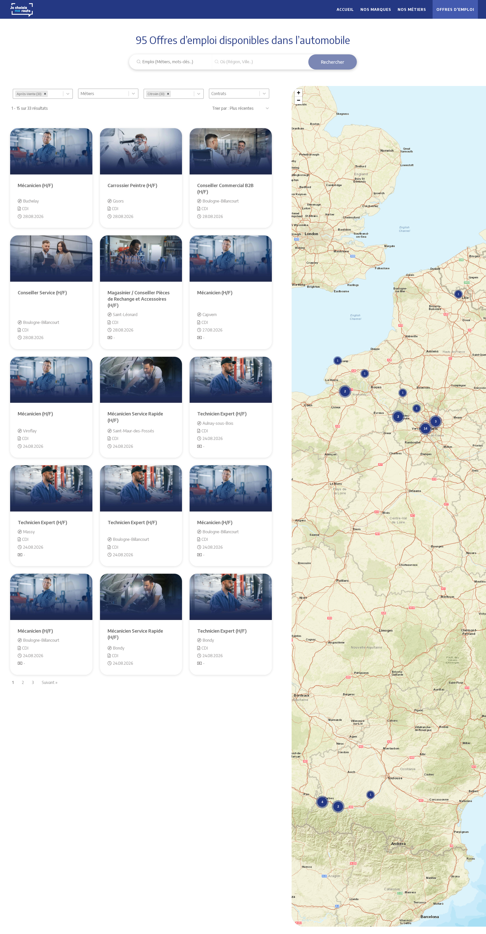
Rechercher (332, 62)
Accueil (345, 9)
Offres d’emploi (455, 9)
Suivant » (49, 682)
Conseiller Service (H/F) (42, 292)
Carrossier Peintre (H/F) (132, 185)
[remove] (45, 94)
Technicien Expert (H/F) (222, 413)
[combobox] (38, 93)
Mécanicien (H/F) (35, 185)
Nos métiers (412, 9)
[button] (458, 294)
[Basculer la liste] (67, 93)
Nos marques (375, 9)
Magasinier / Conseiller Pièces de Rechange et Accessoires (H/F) (139, 299)
